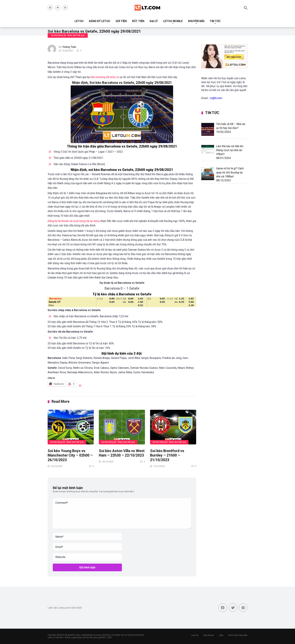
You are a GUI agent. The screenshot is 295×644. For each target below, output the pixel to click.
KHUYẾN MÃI (196, 21)
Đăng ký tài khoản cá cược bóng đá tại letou (74, 221)
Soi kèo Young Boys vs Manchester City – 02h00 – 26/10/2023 (70, 455)
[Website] (65, 7)
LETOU (79, 21)
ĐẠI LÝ (154, 21)
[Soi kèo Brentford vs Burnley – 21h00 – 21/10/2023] (173, 426)
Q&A (221, 635)
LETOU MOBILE (173, 21)
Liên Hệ (194, 635)
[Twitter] (57, 7)
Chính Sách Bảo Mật (237, 635)
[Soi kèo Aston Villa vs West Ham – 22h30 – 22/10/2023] (122, 426)
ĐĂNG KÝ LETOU (99, 21)
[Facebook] (50, 7)
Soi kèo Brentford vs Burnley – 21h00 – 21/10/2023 (167, 455)
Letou (95, 637)
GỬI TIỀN (121, 21)
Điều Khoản (208, 635)
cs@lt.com (216, 98)
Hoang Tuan (69, 46)
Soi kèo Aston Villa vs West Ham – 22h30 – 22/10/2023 (122, 453)
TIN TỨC (215, 21)
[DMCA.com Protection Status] (147, 619)
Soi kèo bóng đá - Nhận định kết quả (67, 35)
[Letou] (147, 7)
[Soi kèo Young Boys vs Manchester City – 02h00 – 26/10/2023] (71, 426)
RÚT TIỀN (138, 21)
